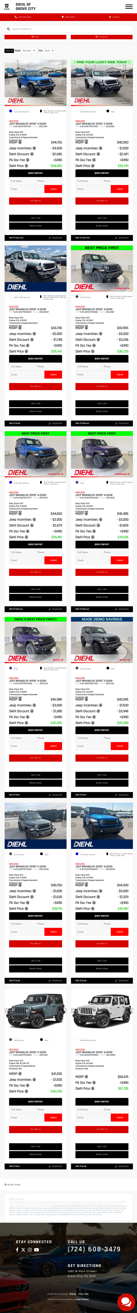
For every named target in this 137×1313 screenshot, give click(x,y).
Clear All (9, 50)
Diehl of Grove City (16, 237)
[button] (64, 82)
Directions (69, 17)
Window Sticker (35, 226)
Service (116, 17)
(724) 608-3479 (24, 17)
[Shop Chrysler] (6, 6)
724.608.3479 (57, 238)
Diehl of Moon (14, 795)
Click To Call (35, 218)
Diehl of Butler (14, 423)
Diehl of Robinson (82, 423)
